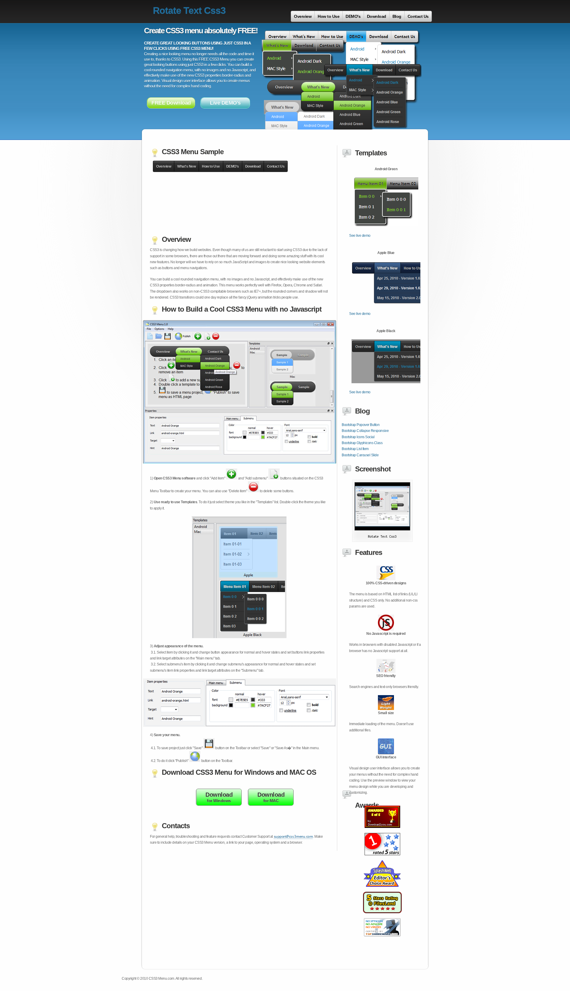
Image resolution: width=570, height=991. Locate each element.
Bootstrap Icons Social (358, 437)
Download (376, 16)
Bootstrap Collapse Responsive (365, 431)
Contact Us (418, 16)
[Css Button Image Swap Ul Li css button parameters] (382, 940)
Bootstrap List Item (355, 449)
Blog (396, 16)
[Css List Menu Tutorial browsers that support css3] (382, 858)
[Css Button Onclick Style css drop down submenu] (382, 890)
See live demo (359, 235)
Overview (302, 16)
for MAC (270, 797)
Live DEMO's (225, 103)
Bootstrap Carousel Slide (360, 455)
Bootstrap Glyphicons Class (362, 443)
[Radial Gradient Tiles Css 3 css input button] (382, 831)
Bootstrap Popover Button (360, 425)
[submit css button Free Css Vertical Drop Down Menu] (382, 541)
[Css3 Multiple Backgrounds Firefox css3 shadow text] (382, 916)
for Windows (218, 797)
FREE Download (171, 103)
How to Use (328, 16)
